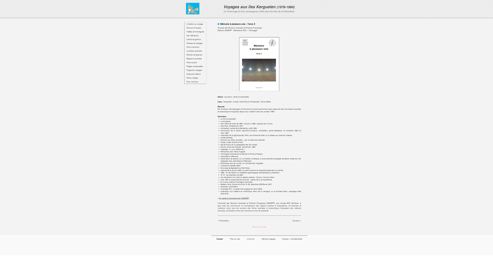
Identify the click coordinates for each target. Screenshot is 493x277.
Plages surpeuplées (195, 66)
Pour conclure (192, 82)
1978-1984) (286, 7)
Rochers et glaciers (194, 55)
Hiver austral (192, 62)
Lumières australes (194, 51)
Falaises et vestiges (195, 43)
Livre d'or (251, 239)
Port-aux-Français (194, 28)
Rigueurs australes (194, 58)
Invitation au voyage (195, 24)
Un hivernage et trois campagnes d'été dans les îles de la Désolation (259, 11)
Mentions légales (269, 239)
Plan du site (235, 239)
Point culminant (193, 47)
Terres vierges (192, 78)
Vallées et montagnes (195, 32)
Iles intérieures (192, 35)
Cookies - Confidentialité (292, 239)
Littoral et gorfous (194, 39)
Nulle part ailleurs (194, 74)
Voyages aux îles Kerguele (248, 6)
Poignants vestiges (194, 70)
